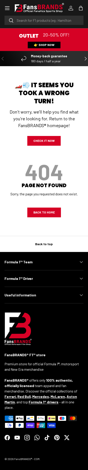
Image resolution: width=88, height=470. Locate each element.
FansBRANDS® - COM (26, 458)
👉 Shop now (44, 45)
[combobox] (44, 20)
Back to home (44, 212)
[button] (81, 8)
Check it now (44, 141)
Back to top (44, 244)
